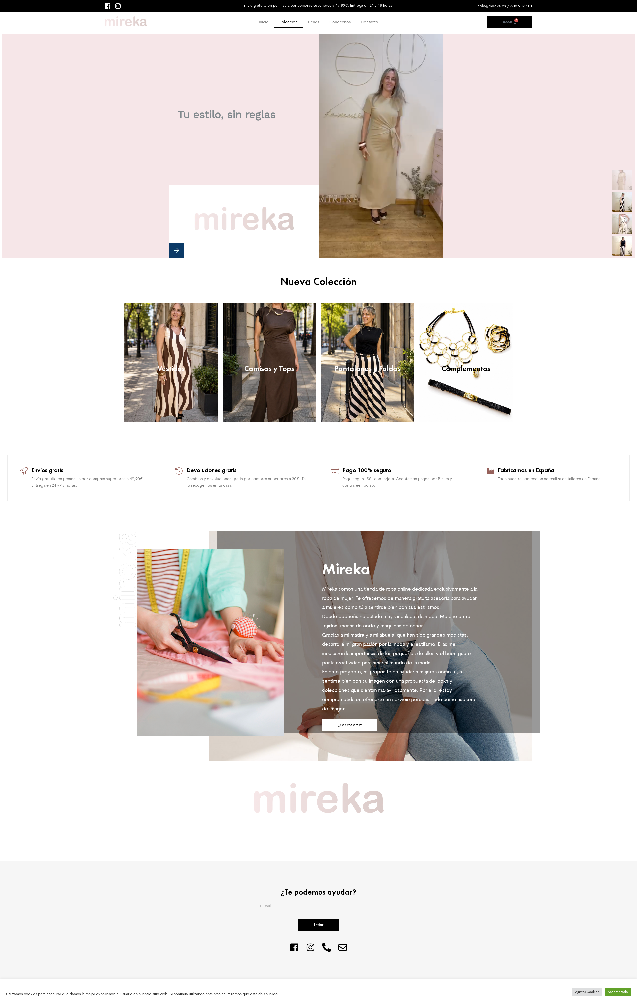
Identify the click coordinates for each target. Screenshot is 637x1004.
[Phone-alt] (326, 947)
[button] (176, 250)
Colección (288, 21)
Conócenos (340, 21)
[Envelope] (342, 947)
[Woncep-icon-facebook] (108, 6)
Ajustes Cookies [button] (587, 992)
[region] (318, 146)
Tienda (313, 21)
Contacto (369, 21)
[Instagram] (118, 6)
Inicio (264, 21)
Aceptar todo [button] (618, 992)
